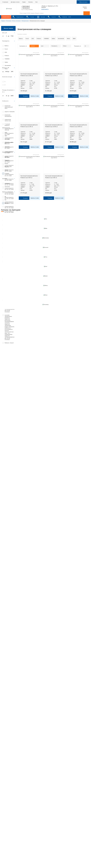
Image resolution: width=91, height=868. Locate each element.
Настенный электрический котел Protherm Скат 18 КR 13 (78, 74)
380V (6, 135)
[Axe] (45, 219)
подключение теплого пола (8, 120)
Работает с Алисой (9, 342)
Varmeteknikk (8, 65)
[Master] (45, 276)
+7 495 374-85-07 (26, 6)
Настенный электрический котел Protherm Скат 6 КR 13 (29, 176)
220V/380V (7, 139)
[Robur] (45, 295)
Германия (7, 160)
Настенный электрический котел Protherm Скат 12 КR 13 (29, 74)
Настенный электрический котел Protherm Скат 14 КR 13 (53, 74)
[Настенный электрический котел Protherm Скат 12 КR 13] (29, 62)
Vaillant (6, 62)
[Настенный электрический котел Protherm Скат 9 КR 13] (54, 164)
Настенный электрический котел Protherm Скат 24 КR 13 (53, 125)
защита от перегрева (10, 111)
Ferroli (6, 49)
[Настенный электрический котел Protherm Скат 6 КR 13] (29, 164)
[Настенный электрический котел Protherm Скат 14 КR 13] (54, 62)
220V (6, 132)
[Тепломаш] (45, 304)
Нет (5, 199)
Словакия (7, 173)
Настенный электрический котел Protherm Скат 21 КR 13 (29, 125)
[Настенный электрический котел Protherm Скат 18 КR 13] (78, 62)
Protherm (7, 55)
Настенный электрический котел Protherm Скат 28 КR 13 (78, 125)
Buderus (6, 45)
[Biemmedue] (45, 238)
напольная (7, 186)
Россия (6, 170)
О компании (5, 2)
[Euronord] (45, 247)
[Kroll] (45, 266)
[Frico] (45, 257)
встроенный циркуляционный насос (9, 107)
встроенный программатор (8, 115)
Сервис (24, 2)
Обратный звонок (83, 2)
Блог (36, 2)
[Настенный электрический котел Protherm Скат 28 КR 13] (78, 113)
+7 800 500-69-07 (26, 8)
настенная (7, 183)
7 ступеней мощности (7, 124)
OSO (6, 52)
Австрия (6, 156)
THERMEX (7, 58)
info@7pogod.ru (45, 9)
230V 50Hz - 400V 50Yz (9, 143)
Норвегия (7, 166)
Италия (6, 163)
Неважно (7, 203)
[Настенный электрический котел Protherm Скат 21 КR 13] (29, 113)
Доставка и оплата (15, 2)
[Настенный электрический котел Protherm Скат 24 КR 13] (54, 113)
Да (5, 196)
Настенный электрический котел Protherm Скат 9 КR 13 (53, 176)
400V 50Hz (7, 147)
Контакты (30, 2)
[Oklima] (45, 285)
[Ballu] (45, 228)
